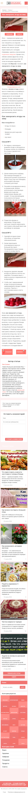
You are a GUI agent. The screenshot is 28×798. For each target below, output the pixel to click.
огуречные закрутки (9, 54)
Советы (19, 34)
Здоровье (5, 753)
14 (25, 631)
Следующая (19, 351)
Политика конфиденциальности (16, 792)
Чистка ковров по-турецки (12, 622)
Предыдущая (9, 351)
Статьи (10, 10)
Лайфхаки (9, 34)
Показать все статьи (14, 673)
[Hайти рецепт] (26, 3)
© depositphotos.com (14, 87)
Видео (4, 750)
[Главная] (14, 3)
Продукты (5, 763)
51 (25, 669)
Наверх (14, 677)
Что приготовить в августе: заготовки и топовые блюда (12, 473)
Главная (4, 10)
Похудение (6, 760)
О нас (4, 792)
